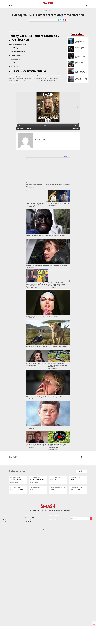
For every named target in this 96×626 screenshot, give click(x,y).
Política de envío (29, 521)
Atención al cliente (53, 515)
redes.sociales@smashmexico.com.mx (43, 141)
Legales (27, 515)
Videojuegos (47, 6)
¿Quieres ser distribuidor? (53, 519)
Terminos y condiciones (30, 517)
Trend (58, 6)
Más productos (81, 457)
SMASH (4, 515)
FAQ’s (49, 521)
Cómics (36, 6)
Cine (32, 6)
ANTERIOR (11, 31)
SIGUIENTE (16, 31)
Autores (4, 521)
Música (53, 6)
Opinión (63, 6)
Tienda (68, 6)
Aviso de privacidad (29, 519)
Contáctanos (51, 517)
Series (41, 6)
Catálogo (5, 517)
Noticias (5, 519)
